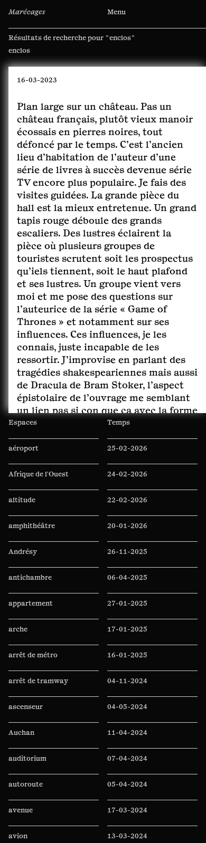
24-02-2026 (127, 481)
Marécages (26, 12)
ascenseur (25, 714)
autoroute (25, 791)
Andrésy (22, 558)
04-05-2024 (127, 714)
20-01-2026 (127, 533)
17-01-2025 (127, 636)
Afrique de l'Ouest (38, 481)
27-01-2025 (127, 610)
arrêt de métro (33, 662)
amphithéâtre (31, 533)
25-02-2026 (127, 455)
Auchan (21, 739)
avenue (20, 817)
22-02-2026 (127, 507)
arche (17, 636)
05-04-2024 (127, 791)
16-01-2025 (127, 662)
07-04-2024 (127, 765)
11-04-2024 (127, 739)
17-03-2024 (127, 817)
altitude (21, 507)
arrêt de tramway (38, 688)
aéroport (23, 455)
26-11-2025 (127, 558)
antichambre (30, 584)
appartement (30, 610)
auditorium (27, 765)
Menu (116, 12)
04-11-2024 (127, 688)
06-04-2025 (127, 584)
